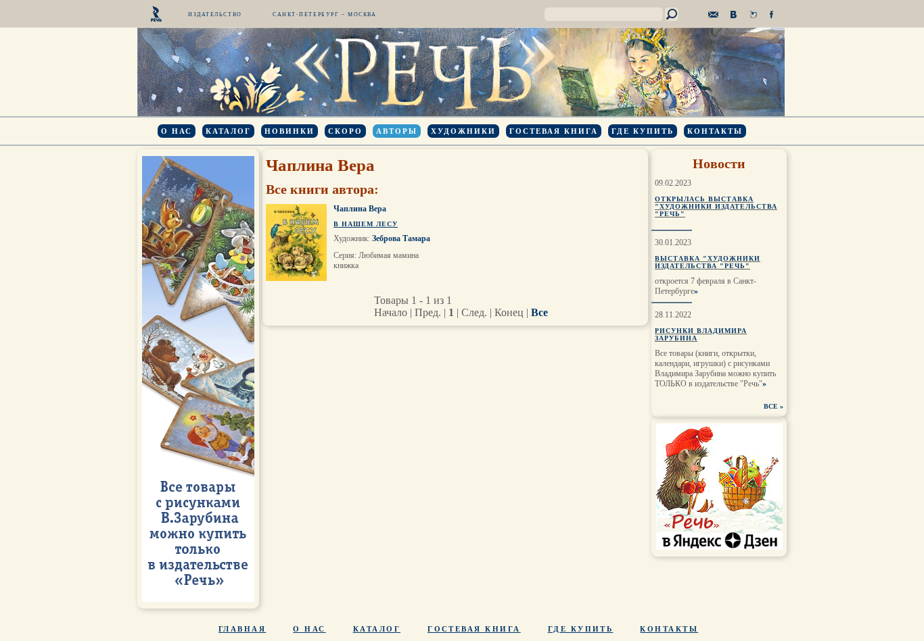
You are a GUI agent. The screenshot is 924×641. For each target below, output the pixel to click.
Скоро (345, 131)
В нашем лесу (365, 224)
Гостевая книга (553, 131)
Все (539, 312)
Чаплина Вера (359, 208)
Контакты (715, 131)
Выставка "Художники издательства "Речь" (707, 262)
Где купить (642, 131)
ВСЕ (771, 406)
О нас (176, 131)
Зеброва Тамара (401, 238)
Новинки (289, 131)
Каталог (228, 131)
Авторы (396, 131)
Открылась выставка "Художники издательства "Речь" (716, 206)
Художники (463, 131)
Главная (242, 629)
